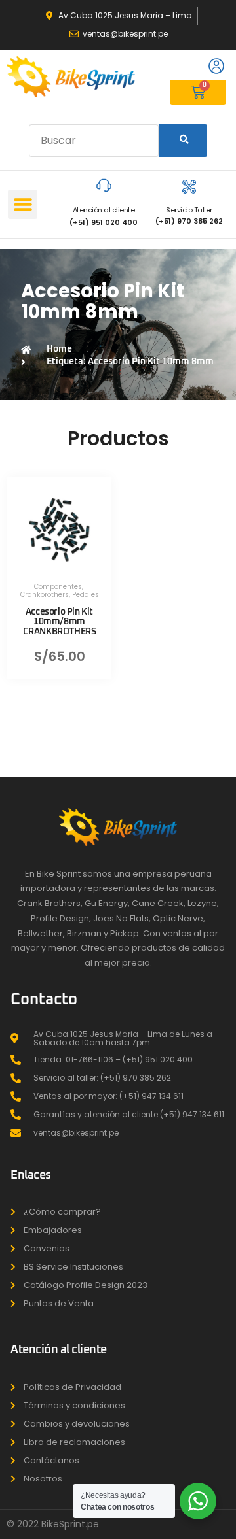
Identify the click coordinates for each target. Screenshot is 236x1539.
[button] (22, 204)
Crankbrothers (44, 595)
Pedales (85, 595)
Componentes (58, 587)
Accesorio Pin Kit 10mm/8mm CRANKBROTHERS (59, 621)
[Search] (183, 140)
